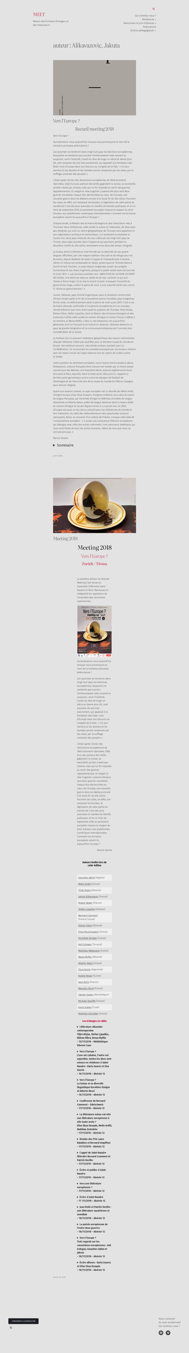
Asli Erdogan (85, 944)
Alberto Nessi (85, 963)
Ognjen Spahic (86, 994)
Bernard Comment (88, 915)
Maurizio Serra (85, 988)
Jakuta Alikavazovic (88, 896)
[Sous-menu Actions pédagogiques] (155, 30)
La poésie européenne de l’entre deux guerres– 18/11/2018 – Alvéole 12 (92, 1228)
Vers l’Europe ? (66, 120)
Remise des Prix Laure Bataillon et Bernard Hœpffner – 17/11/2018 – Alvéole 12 (94, 1143)
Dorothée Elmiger (87, 938)
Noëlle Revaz (85, 975)
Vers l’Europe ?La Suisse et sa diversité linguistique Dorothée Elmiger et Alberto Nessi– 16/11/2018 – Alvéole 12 (93, 1087)
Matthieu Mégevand (88, 950)
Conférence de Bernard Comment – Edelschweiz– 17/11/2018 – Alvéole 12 (91, 1104)
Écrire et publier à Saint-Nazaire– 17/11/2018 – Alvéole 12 (91, 1173)
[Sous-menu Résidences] (155, 19)
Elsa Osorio (84, 969)
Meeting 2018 (65, 538)
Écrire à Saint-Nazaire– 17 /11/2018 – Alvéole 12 (91, 1199)
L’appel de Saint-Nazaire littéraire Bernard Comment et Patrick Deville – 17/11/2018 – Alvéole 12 (93, 1158)
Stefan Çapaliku (86, 909)
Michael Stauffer (87, 1000)
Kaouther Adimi (86, 877)
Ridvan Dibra (85, 925)
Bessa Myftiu (85, 956)
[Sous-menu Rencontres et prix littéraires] (155, 23)
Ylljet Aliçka (84, 890)
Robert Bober (85, 902)
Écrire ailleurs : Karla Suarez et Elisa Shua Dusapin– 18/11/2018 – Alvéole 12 (94, 1266)
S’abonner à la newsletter (23, 1321)
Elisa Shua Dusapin (88, 931)
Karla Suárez (85, 1007)
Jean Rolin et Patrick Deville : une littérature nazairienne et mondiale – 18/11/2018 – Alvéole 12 (94, 1212)
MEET (39, 14)
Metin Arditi (84, 883)
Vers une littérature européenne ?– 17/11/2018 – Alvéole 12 (91, 1187)
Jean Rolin (83, 982)
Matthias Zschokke (88, 1013)
